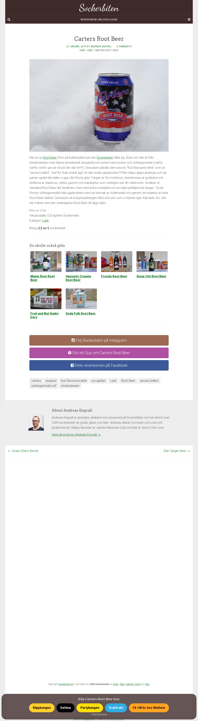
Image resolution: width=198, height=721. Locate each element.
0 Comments (124, 46)
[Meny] (189, 19)
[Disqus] (99, 505)
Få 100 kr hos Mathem (149, 708)
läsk (147, 684)
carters (36, 381)
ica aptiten (98, 381)
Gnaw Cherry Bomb (23, 451)
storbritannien (70, 386)
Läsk (90, 50)
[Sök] (9, 19)
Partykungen (89, 708)
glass (122, 684)
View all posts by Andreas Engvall (76, 434)
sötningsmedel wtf (43, 386)
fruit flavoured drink (74, 381)
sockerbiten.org (66, 684)
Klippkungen (42, 708)
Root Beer (50, 157)
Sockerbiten (99, 8)
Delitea (65, 708)
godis (115, 684)
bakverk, (130, 684)
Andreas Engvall (101, 46)
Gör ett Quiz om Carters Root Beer (100, 352)
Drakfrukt (116, 708)
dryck (138, 684)
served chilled (149, 381)
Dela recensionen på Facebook (100, 365)
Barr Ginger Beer (177, 451)
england (51, 381)
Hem (82, 50)
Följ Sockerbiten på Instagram (101, 340)
